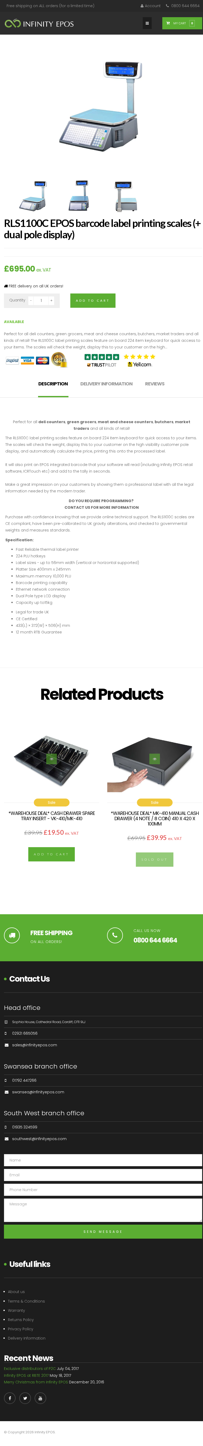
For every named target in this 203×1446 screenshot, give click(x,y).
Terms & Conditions (26, 1301)
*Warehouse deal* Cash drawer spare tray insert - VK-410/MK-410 (51, 816)
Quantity (17, 300)
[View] (51, 759)
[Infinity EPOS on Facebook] (10, 1398)
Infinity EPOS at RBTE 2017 (26, 1375)
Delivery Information (26, 1338)
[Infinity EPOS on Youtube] (40, 1398)
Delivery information (106, 383)
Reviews (154, 383)
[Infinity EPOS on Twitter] (25, 1398)
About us (16, 1291)
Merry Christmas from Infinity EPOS (36, 1382)
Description (53, 383)
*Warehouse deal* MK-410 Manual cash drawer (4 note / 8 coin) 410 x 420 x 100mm (155, 818)
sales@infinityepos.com (34, 1045)
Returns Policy (21, 1319)
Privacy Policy (20, 1329)
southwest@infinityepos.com (39, 1138)
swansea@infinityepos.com (38, 1092)
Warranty (16, 1310)
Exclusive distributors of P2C (30, 1368)
